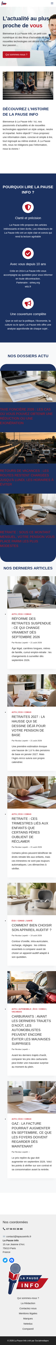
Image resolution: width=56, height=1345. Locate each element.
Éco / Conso (24, 614)
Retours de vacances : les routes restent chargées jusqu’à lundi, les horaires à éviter (27, 477)
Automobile (24, 1009)
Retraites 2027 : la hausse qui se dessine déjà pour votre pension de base (29, 726)
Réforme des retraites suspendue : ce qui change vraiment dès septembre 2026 (31, 628)
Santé (29, 921)
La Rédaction (28, 1303)
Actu (14, 614)
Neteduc (28, 1323)
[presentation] (31, 592)
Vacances (17, 1012)
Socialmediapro (42, 1340)
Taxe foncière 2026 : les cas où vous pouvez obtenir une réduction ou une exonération (26, 416)
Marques (28, 1318)
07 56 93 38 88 (14, 1229)
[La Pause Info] (4, 3)
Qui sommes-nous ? (16, 54)
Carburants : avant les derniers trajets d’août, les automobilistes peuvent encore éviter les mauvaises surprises (31, 1030)
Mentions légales (28, 1313)
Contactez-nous (28, 1308)
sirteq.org (35, 282)
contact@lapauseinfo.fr (18, 1236)
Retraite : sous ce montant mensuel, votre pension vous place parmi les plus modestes (27, 539)
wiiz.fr (28, 286)
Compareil (28, 1329)
